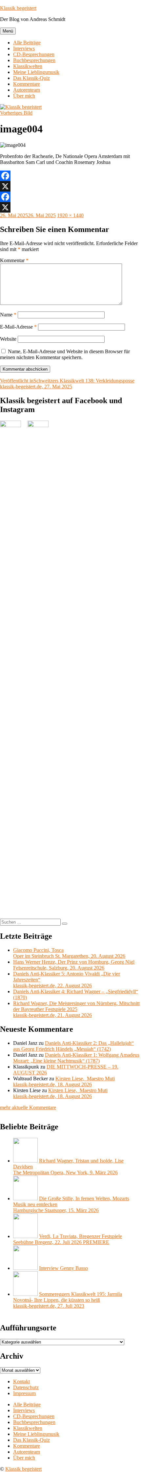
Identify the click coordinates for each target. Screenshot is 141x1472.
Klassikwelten (27, 66)
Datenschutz (26, 1387)
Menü (8, 31)
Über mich (24, 96)
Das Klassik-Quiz (31, 78)
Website (8, 339)
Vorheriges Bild (16, 113)
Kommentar (14, 260)
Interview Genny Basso (63, 1268)
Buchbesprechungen (34, 60)
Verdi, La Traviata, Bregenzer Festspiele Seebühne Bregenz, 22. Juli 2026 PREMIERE (67, 1239)
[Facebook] (70, 176)
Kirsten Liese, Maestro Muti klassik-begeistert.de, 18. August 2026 (64, 1081)
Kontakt (21, 1381)
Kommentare (26, 84)
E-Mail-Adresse (18, 327)
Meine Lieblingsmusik (36, 72)
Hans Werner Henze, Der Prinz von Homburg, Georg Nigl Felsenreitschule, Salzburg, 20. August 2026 (73, 965)
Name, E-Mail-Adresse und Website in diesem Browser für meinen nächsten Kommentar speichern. (65, 354)
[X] (70, 186)
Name (8, 314)
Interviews (24, 48)
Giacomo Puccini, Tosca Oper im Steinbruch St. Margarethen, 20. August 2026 (69, 953)
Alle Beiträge (27, 42)
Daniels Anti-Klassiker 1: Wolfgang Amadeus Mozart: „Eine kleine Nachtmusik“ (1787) (76, 1058)
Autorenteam (26, 90)
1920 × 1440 (70, 215)
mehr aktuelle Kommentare (28, 1107)
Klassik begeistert (18, 8)
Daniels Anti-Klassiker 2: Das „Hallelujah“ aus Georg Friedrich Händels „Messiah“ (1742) (73, 1046)
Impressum (24, 1393)
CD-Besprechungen (33, 54)
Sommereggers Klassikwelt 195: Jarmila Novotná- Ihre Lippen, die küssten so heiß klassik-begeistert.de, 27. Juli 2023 (67, 1300)
